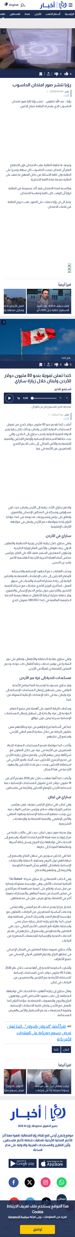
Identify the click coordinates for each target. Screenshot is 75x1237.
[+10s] (67, 398)
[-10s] (60, 398)
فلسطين (15, 13)
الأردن (38, 13)
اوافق (37, 1229)
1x (18, 398)
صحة (27, 13)
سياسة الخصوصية (18, 1216)
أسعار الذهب (53, 13)
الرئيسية (69, 13)
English (14, 4)
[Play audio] (9, 398)
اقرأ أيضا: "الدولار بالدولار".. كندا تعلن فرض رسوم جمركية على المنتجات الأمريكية (39, 1032)
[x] (30, 1182)
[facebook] (14, 1182)
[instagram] (46, 1182)
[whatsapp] (62, 1182)
